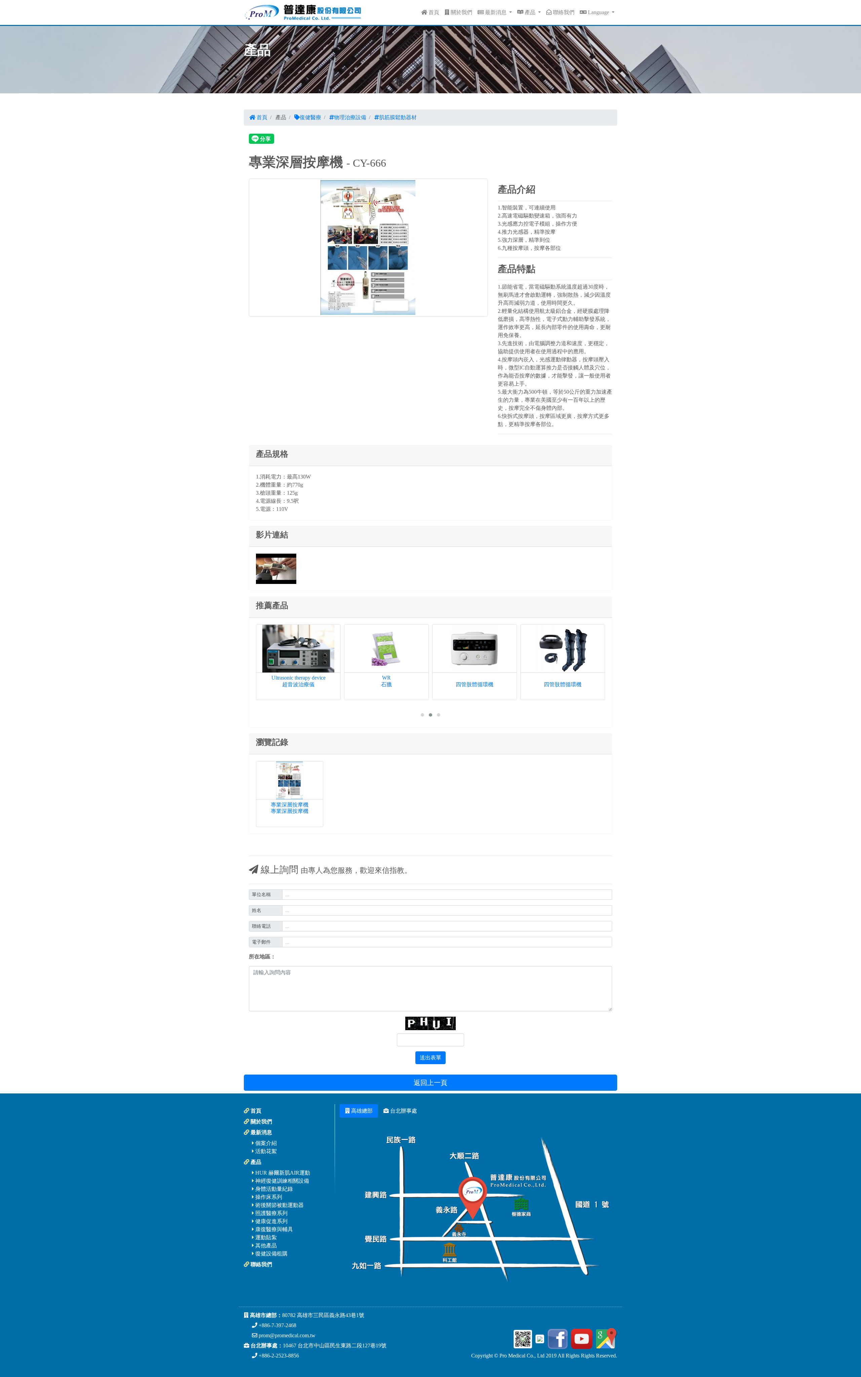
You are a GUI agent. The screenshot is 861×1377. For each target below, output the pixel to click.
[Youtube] (580, 1338)
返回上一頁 (430, 1082)
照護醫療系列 (271, 1213)
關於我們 (460, 12)
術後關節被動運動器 (279, 1205)
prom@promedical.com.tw (286, 1335)
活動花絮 (265, 1151)
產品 (530, 12)
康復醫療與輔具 (273, 1229)
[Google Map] (605, 1338)
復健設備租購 (271, 1253)
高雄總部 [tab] (361, 1111)
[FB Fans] (557, 1338)
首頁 (433, 12)
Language (598, 12)
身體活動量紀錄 (273, 1189)
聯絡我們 (563, 12)
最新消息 (496, 12)
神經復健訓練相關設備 (281, 1181)
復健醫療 (310, 117)
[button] (422, 715)
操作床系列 (268, 1197)
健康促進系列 (271, 1221)
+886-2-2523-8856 (278, 1355)
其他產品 (265, 1245)
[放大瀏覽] (368, 247)
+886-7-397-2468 (276, 1325)
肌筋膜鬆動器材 (398, 117)
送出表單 (430, 1057)
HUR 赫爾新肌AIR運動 (282, 1173)
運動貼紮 (265, 1237)
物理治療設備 (350, 117)
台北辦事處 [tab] (403, 1111)
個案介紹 (265, 1143)
